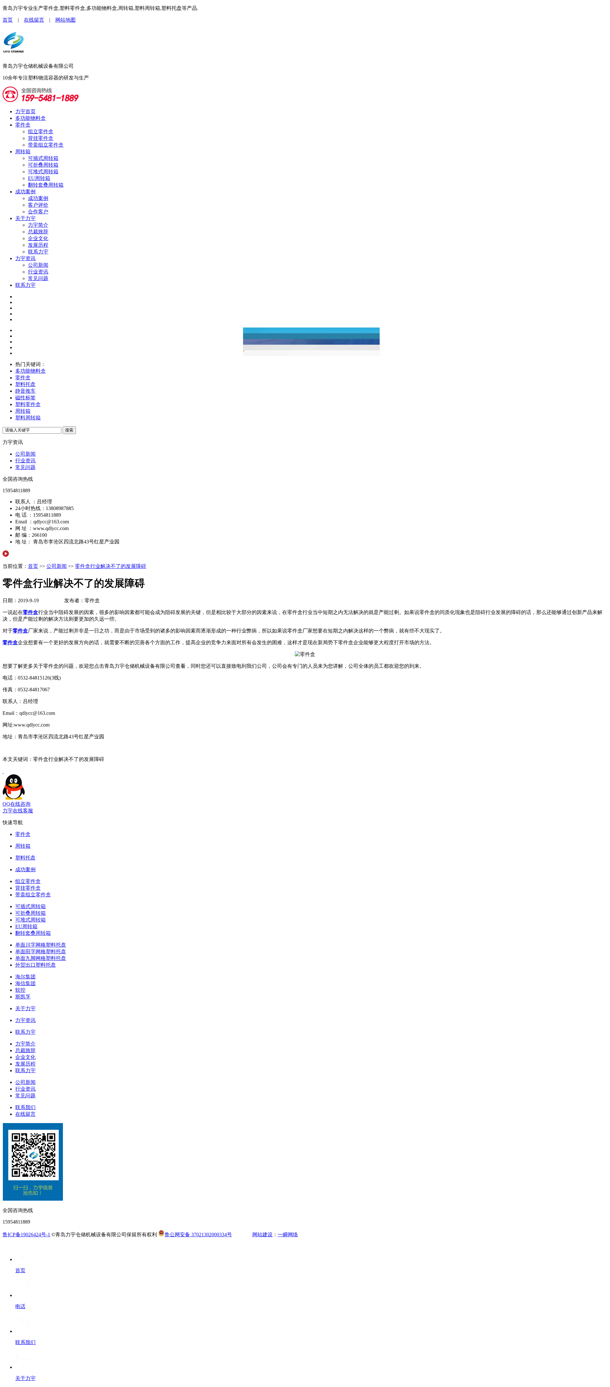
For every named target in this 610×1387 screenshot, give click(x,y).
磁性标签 (25, 397)
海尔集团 (25, 976)
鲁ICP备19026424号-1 (26, 1234)
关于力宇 (25, 218)
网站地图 (65, 20)
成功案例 (25, 191)
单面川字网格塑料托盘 (40, 945)
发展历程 (38, 245)
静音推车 (25, 391)
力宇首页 (25, 111)
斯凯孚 (22, 996)
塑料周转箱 (28, 417)
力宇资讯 (25, 258)
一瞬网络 (288, 1234)
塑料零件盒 (28, 404)
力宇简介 (38, 225)
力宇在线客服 (18, 810)
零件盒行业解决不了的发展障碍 (110, 566)
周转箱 (22, 151)
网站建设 (262, 1234)
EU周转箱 (39, 178)
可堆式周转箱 (43, 171)
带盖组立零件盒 (46, 145)
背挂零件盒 (40, 138)
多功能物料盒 (30, 118)
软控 (20, 990)
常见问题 (38, 278)
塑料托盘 (25, 384)
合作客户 (38, 211)
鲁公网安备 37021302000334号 (198, 1234)
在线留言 (34, 20)
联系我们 (25, 1107)
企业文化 (38, 238)
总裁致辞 (38, 231)
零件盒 (22, 125)
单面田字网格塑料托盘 (40, 951)
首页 (8, 20)
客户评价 (38, 205)
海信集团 (25, 983)
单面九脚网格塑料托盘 (40, 958)
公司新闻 (38, 265)
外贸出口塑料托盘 (35, 965)
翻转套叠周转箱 (46, 185)
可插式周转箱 (43, 158)
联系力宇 (38, 251)
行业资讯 (38, 271)
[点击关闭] (3, 771)
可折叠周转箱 (43, 165)
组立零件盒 (40, 131)
